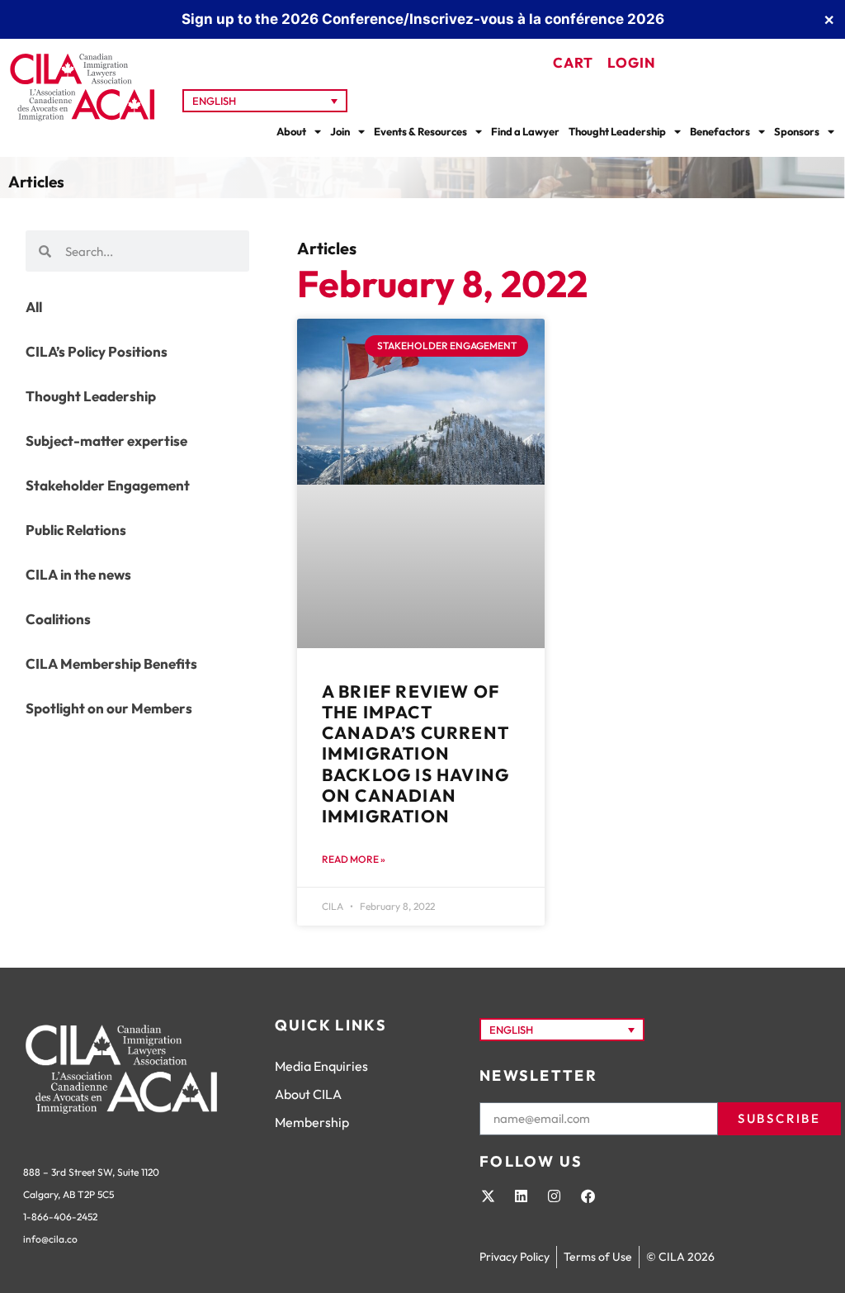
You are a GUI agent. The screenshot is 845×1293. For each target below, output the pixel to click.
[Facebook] (587, 1195)
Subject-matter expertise (106, 440)
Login (631, 62)
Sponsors (796, 131)
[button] (264, 100)
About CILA (308, 1094)
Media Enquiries (321, 1066)
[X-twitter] (487, 1195)
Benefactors (720, 131)
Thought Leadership (617, 131)
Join (340, 131)
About (291, 131)
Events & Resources (420, 131)
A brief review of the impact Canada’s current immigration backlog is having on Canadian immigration (415, 753)
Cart (573, 62)
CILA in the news (78, 574)
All (34, 306)
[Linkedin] (520, 1195)
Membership (312, 1122)
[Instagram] (554, 1195)
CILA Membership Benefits (111, 663)
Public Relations (76, 529)
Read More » (353, 859)
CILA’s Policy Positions (97, 351)
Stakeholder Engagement (108, 485)
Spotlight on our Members (109, 708)
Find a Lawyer (525, 131)
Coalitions (58, 619)
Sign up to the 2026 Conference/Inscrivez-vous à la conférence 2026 (423, 19)
